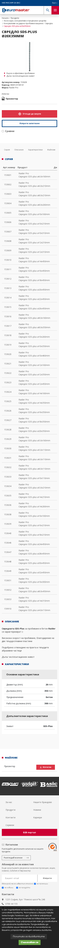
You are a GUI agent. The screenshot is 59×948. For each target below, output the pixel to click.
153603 (7, 193)
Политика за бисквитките (29, 936)
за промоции (42, 884)
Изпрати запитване (30, 123)
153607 (7, 231)
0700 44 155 (11, 903)
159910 (7, 608)
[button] (47, 10)
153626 (7, 410)
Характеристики (35, 149)
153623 (7, 382)
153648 (7, 561)
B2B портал (29, 832)
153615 (7, 307)
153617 (7, 325)
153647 (7, 552)
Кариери (37, 817)
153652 (7, 589)
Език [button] (54, 3)
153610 (7, 259)
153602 (7, 184)
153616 (7, 316)
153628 (7, 429)
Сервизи (10, 825)
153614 (7, 297)
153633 (7, 476)
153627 (7, 420)
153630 (7, 448)
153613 (7, 288)
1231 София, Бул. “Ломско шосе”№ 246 (25, 899)
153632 (7, 467)
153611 (7, 269)
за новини (9, 888)
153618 (7, 335)
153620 (7, 354)
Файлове (51, 149)
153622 (7, 373)
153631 (7, 457)
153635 (7, 495)
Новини (37, 809)
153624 (7, 391)
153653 (7, 599)
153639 (7, 523)
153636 (7, 505)
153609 (7, 250)
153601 (7, 175)
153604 (7, 203)
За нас (9, 802)
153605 (7, 212)
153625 (7, 401)
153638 (7, 514)
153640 (7, 533)
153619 (7, 344)
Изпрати (47, 878)
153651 (7, 580)
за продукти (24, 888)
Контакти (10, 817)
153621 (7, 363)
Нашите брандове (42, 802)
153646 (7, 542)
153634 (7, 486)
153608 (7, 241)
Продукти (10, 809)
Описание (19, 149)
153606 (7, 222)
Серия (7, 149)
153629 (7, 439)
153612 (7, 278)
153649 (7, 571)
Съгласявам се (29, 942)
